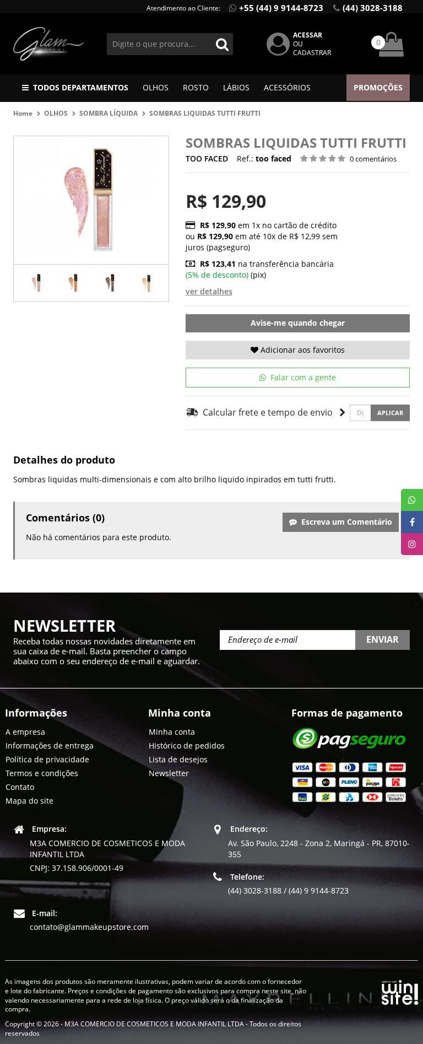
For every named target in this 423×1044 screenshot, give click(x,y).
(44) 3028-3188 (373, 7)
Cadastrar (312, 52)
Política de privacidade (47, 759)
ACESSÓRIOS (287, 87)
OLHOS (156, 87)
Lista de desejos (178, 759)
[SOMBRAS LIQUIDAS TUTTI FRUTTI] (36, 283)
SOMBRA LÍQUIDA (108, 113)
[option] (36, 283)
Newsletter (169, 773)
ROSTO (196, 87)
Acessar (307, 35)
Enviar (382, 639)
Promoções (378, 87)
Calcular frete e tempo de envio (265, 412)
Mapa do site (29, 800)
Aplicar (390, 412)
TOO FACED (207, 158)
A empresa (25, 732)
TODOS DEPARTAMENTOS (80, 87)
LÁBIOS (236, 87)
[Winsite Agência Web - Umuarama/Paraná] (400, 990)
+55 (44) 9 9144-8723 (281, 7)
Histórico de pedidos (187, 745)
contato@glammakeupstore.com (89, 927)
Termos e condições (42, 773)
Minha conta (172, 732)
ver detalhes (209, 291)
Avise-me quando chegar (298, 322)
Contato (20, 787)
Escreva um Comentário (344, 521)
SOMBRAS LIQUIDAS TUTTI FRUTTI (205, 113)
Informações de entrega (50, 745)
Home (22, 113)
